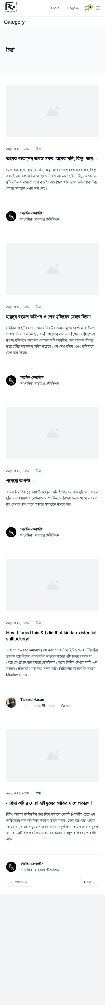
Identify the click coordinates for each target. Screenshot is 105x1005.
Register (73, 8)
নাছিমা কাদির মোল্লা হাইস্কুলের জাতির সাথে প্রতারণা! (49, 803)
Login (55, 8)
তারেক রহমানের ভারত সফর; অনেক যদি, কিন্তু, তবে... (51, 159)
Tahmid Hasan (32, 699)
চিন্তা (38, 149)
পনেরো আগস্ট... (20, 481)
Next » (89, 882)
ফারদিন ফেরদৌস (32, 213)
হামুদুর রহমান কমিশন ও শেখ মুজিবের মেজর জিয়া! (48, 317)
